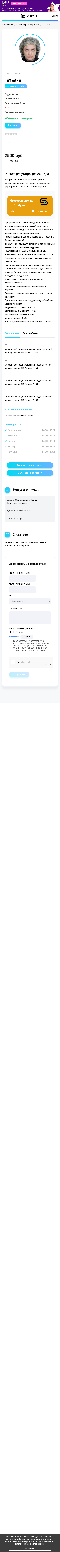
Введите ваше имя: (20, 584)
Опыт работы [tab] (30, 333)
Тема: (12, 595)
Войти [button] (55, 16)
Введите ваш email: (20, 573)
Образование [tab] (12, 333)
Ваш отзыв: (15, 608)
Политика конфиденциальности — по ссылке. (30, 649)
